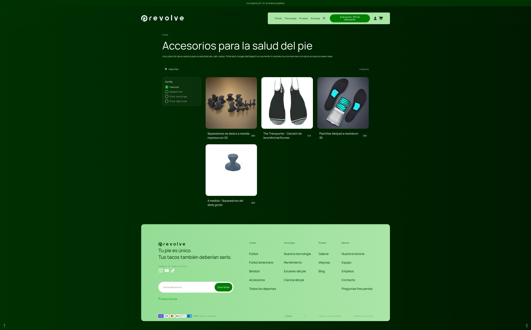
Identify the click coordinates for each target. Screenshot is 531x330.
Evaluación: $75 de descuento (350, 18)
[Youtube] (167, 270)
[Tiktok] (173, 270)
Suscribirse (223, 287)
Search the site (169, 298)
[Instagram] (160, 270)
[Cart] (381, 18)
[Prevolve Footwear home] (162, 18)
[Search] (324, 18)
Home (165, 34)
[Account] (375, 18)
